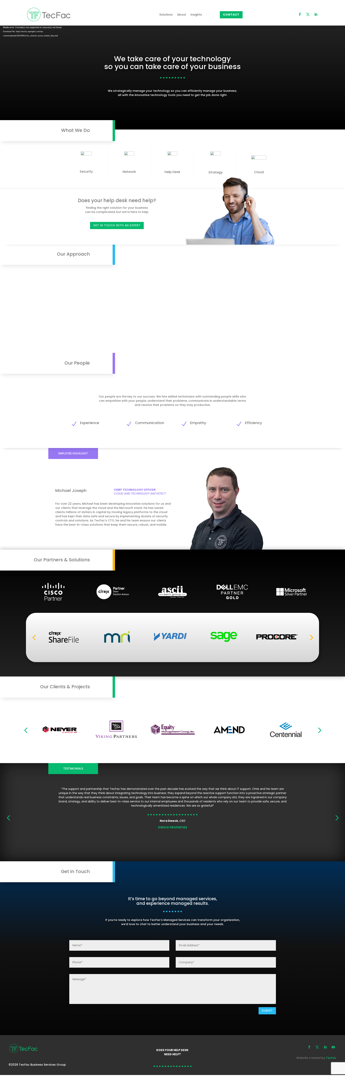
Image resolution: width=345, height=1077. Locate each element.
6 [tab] (189, 861)
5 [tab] (183, 861)
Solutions (166, 15)
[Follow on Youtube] (333, 1047)
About (181, 15)
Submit (267, 1011)
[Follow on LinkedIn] (316, 14)
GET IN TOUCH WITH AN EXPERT (117, 225)
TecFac (331, 1058)
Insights (196, 15)
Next (310, 638)
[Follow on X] (308, 14)
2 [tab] (165, 861)
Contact (231, 15)
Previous (35, 638)
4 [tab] (177, 861)
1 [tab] (159, 861)
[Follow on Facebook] (300, 14)
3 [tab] (171, 861)
